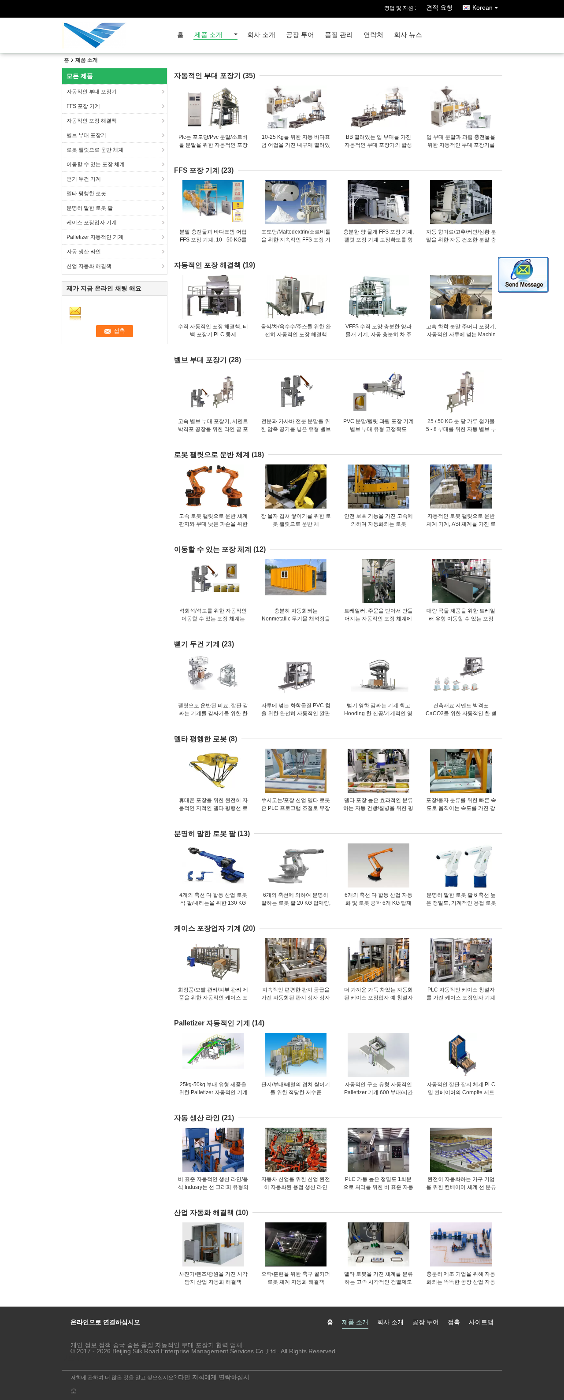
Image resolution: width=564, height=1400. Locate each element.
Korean (482, 7)
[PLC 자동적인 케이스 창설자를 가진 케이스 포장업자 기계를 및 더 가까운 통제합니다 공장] (461, 960)
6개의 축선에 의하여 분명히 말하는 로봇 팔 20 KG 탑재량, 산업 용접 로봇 (295, 903)
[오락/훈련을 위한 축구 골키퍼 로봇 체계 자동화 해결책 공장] (296, 1244)
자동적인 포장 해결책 (92, 121)
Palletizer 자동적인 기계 (95, 237)
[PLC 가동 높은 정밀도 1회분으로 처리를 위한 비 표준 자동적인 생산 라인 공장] (378, 1150)
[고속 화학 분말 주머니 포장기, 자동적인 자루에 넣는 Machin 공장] (461, 297)
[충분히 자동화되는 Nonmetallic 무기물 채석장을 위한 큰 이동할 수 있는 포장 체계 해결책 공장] (296, 581)
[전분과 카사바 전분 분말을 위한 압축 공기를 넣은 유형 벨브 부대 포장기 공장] (296, 392)
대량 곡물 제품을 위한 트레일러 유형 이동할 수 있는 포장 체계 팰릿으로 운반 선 (461, 619)
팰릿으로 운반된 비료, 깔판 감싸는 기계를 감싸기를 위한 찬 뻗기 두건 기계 (213, 713)
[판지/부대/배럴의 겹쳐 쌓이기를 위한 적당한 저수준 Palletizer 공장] (296, 1055)
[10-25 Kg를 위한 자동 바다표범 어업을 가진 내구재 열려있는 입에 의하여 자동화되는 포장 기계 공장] (296, 107)
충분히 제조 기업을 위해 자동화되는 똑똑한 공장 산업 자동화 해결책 (461, 1282)
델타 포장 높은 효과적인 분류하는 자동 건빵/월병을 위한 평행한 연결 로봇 (378, 808)
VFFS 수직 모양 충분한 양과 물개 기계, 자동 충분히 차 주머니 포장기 (378, 334)
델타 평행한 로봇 (86, 193)
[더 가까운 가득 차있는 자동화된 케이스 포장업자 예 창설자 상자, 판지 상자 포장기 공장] (378, 960)
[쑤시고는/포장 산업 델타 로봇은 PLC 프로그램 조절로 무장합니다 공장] (296, 771)
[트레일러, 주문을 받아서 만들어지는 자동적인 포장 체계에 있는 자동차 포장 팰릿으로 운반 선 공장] (378, 581)
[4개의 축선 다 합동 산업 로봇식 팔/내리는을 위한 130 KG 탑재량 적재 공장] (213, 865)
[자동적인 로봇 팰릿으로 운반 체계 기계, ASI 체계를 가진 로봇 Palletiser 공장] (461, 486)
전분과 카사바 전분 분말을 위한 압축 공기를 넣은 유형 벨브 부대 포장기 (296, 429)
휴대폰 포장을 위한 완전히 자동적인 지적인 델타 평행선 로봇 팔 (213, 808)
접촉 (454, 1322)
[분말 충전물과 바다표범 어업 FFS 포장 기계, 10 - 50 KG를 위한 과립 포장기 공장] (213, 202)
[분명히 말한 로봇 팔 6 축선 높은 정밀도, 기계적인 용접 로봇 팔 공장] (461, 865)
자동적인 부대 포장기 (92, 92)
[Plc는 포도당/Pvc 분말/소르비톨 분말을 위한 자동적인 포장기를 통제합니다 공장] (213, 107)
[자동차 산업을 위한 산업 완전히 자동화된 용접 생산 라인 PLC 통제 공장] (296, 1150)
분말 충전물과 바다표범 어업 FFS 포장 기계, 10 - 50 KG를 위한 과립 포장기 (213, 240)
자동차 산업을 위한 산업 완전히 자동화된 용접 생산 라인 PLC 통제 (295, 1187)
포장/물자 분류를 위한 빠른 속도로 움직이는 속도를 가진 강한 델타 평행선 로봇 (461, 808)
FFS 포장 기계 (83, 106)
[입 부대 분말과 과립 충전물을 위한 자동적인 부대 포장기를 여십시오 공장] (461, 107)
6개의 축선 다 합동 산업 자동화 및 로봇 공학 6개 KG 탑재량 (378, 903)
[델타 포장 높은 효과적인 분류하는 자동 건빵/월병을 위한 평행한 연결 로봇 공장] (378, 771)
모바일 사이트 (87, 1358)
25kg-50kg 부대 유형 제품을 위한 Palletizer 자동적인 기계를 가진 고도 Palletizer (213, 1092)
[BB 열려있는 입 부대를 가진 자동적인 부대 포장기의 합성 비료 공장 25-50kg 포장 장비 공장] (378, 107)
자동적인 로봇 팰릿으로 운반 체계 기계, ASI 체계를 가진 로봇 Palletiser (461, 524)
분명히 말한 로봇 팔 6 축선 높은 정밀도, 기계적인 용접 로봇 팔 (461, 903)
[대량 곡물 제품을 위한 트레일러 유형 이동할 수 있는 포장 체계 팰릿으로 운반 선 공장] (461, 581)
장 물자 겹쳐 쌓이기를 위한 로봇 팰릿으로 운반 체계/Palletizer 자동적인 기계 (296, 524)
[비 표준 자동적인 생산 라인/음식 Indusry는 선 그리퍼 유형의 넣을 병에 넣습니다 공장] (213, 1150)
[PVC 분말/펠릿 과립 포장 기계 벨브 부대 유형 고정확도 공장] (378, 392)
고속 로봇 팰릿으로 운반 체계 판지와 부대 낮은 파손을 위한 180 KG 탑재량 (213, 524)
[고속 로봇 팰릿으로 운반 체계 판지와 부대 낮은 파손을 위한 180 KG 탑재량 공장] (213, 486)
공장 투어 (300, 35)
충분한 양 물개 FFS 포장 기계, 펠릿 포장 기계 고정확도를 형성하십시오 (378, 240)
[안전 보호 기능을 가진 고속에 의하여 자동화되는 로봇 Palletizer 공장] (378, 486)
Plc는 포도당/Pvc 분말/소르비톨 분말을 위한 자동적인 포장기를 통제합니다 (213, 145)
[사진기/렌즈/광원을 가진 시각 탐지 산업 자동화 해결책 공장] (213, 1244)
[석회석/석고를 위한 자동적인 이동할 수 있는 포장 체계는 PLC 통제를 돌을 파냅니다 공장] (213, 581)
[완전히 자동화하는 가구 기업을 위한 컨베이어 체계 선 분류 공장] (461, 1150)
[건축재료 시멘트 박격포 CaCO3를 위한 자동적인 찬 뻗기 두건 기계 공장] (461, 676)
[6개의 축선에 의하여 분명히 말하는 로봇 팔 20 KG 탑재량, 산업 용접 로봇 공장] (296, 865)
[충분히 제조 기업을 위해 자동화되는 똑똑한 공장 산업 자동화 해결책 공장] (461, 1244)
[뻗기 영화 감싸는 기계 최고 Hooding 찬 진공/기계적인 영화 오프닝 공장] (378, 676)
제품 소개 (208, 35)
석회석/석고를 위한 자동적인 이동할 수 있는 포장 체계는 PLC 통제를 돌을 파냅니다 (213, 619)
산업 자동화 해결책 (89, 266)
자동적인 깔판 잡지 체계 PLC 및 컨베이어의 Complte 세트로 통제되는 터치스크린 (461, 1092)
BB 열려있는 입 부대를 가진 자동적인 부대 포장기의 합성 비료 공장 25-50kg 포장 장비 (378, 145)
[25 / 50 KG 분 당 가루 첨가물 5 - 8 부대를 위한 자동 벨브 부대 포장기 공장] (461, 392)
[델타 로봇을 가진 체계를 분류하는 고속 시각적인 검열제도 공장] (378, 1244)
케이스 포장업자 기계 (92, 222)
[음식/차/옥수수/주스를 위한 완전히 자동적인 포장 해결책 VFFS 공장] (296, 297)
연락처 (373, 35)
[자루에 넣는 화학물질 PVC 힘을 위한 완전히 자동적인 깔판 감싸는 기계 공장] (296, 676)
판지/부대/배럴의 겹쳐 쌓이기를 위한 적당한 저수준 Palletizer (295, 1092)
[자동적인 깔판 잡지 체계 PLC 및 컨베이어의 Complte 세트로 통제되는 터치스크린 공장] (461, 1055)
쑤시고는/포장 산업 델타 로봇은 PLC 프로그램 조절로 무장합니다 (295, 808)
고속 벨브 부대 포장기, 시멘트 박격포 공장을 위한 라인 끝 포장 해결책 (213, 429)
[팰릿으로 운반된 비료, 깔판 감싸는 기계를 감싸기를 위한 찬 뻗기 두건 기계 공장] (213, 676)
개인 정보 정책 (90, 1344)
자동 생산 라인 (84, 252)
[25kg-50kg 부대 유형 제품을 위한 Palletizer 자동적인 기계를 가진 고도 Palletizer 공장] (213, 1055)
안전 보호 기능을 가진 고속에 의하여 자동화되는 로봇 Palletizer (378, 524)
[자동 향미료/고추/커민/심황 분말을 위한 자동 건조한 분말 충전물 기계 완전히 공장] (461, 202)
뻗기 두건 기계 (84, 179)
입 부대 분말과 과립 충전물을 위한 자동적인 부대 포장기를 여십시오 (461, 145)
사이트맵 (481, 1322)
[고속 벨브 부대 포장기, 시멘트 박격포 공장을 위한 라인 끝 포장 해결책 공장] (213, 392)
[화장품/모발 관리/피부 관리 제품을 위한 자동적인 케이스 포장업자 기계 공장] (213, 960)
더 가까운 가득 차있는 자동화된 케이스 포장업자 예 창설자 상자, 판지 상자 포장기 (378, 998)
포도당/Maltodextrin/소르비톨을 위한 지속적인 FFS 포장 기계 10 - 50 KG (295, 240)
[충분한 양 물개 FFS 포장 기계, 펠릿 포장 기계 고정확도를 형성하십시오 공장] (378, 202)
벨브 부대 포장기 (86, 135)
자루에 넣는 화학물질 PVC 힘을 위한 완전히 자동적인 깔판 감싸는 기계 (295, 713)
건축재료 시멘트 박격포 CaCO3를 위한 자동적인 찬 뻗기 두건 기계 (461, 713)
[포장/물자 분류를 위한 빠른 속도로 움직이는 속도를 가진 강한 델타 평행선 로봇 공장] (461, 771)
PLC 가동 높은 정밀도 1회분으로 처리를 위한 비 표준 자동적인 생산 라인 (378, 1187)
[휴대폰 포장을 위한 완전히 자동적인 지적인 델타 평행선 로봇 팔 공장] (213, 771)
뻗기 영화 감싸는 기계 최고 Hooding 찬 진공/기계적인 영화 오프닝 (378, 713)
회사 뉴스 (408, 35)
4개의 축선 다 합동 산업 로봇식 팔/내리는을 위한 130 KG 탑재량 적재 (213, 903)
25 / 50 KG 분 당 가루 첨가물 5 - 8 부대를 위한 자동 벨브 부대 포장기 (461, 429)
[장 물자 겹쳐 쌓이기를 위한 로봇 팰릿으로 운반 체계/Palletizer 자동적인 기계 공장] (296, 486)
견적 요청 (439, 7)
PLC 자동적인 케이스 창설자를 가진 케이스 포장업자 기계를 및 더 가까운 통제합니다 (461, 998)
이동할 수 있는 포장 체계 (96, 164)
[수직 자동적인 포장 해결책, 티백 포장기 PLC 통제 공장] (213, 297)
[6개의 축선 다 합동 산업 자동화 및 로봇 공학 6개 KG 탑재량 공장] (378, 865)
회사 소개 (261, 35)
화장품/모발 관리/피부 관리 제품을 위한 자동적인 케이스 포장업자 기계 (213, 998)
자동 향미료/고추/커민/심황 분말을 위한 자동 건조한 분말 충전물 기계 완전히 (461, 240)
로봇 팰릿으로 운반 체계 (95, 150)
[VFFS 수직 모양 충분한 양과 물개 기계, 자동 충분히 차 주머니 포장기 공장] (378, 297)
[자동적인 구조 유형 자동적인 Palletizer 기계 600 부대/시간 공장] (378, 1055)
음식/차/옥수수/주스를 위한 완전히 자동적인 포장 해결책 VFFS (296, 334)
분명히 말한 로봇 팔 (90, 208)
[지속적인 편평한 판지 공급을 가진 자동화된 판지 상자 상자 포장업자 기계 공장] (296, 960)
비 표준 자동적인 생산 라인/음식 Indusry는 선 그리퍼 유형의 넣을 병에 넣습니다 (213, 1187)
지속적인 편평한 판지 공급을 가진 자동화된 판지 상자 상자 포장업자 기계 (295, 998)
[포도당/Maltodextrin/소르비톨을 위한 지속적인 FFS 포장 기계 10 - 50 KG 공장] (296, 202)
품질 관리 (339, 35)
